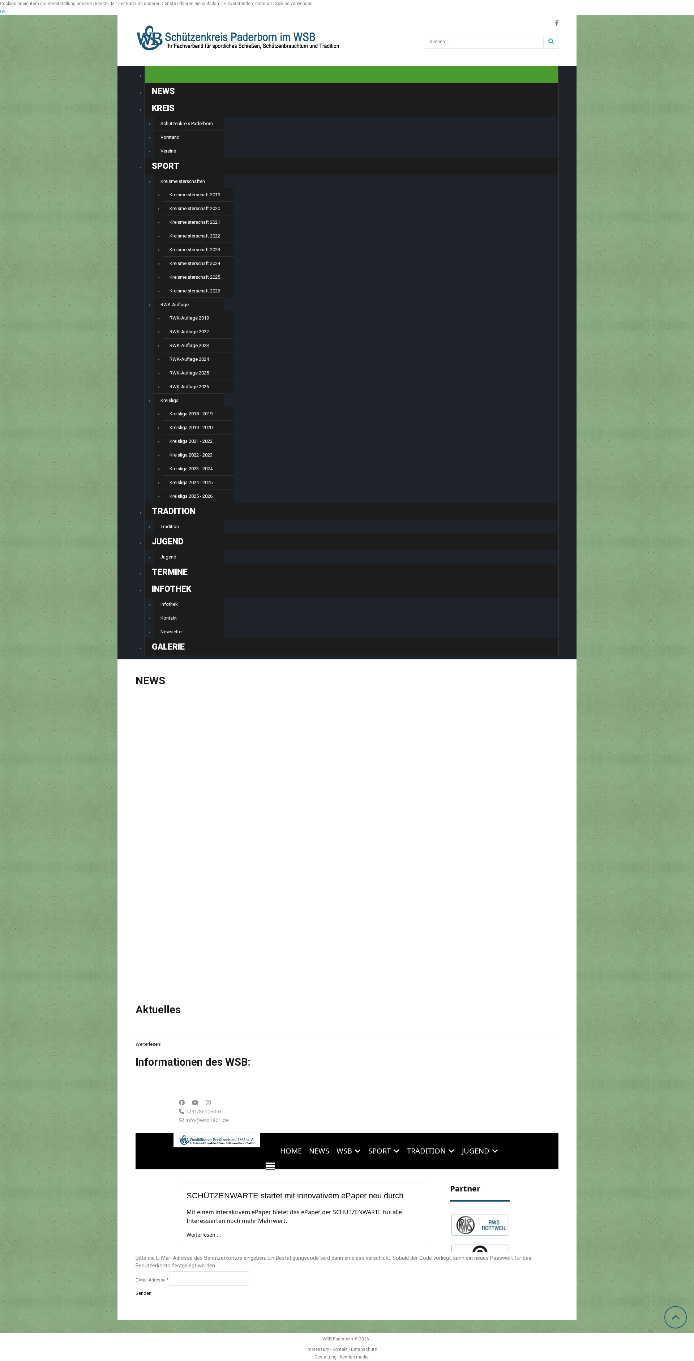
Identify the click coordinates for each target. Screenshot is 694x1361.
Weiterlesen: (148, 1044)
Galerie (168, 647)
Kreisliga (169, 400)
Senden (143, 1293)
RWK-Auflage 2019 (189, 318)
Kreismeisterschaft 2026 (195, 291)
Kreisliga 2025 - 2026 (191, 496)
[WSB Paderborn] (239, 33)
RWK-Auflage (174, 304)
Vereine (168, 151)
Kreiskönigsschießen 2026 (174, 779)
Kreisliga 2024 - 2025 (191, 482)
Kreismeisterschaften (182, 181)
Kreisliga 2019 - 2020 (191, 427)
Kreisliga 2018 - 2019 (191, 413)
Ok (3, 11)
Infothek (169, 604)
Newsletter (171, 631)
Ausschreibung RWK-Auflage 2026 (185, 929)
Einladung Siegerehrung (459, 779)
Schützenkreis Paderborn (186, 123)
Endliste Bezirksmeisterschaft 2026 (332, 931)
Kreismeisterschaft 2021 (195, 222)
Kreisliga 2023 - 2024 (191, 468)
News (163, 91)
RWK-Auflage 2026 (189, 386)
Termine (170, 572)
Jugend (168, 557)
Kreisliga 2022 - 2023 (191, 455)
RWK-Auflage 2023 (189, 345)
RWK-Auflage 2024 (189, 359)
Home (163, 74)
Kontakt (168, 618)
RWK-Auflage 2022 (189, 331)
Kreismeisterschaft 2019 (195, 194)
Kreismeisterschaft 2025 (195, 277)
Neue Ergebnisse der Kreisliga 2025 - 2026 (341, 779)
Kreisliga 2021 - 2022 (191, 441)
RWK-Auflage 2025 (189, 373)
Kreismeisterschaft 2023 (195, 249)
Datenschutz (364, 1349)
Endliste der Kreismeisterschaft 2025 (478, 931)
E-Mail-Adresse (152, 1280)
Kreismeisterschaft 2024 (195, 263)
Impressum (318, 1349)
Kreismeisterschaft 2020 (195, 208)
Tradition (169, 526)
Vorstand (170, 137)
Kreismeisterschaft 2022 (195, 236)
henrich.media (354, 1357)
